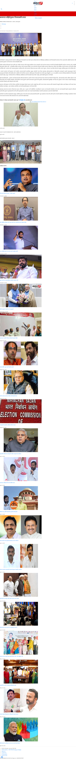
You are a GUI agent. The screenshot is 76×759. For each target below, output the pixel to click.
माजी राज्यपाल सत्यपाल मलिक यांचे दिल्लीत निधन (8, 396)
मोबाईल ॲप (22, 100)
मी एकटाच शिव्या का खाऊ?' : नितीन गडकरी (7, 193)
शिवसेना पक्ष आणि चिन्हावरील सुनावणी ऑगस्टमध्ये (8, 512)
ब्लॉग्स (35, 12)
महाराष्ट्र (35, 2)
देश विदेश (35, 4)
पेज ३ (35, 16)
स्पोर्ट (35, 6)
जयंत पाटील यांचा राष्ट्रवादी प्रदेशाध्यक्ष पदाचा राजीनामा (9, 540)
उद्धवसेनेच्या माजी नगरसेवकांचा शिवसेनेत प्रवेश (8, 685)
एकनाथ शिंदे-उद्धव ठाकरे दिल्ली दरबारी (7, 367)
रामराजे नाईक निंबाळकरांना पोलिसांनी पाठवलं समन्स (9, 714)
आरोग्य (35, 8)
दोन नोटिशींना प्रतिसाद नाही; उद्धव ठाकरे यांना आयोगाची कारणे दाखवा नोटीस (13, 222)
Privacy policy (4, 754)
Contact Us (4, 753)
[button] (72, 3)
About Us (3, 751)
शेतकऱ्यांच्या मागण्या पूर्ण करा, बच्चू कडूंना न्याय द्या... (8, 627)
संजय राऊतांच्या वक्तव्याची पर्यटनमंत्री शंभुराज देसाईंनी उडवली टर (11, 569)
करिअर (35, 10)
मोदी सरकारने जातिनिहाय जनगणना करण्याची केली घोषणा (10, 743)
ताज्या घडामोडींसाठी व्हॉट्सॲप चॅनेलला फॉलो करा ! (39, 102)
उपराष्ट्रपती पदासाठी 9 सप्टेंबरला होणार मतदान (8, 425)
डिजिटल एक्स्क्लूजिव (38, 18)
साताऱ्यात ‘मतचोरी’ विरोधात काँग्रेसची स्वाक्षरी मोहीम (9, 338)
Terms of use (4, 755)
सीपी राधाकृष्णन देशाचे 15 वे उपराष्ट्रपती (6, 309)
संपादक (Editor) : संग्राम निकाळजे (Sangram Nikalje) (11, 750)
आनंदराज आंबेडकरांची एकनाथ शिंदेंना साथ (7, 483)
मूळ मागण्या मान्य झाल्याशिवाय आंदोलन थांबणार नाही (9, 280)
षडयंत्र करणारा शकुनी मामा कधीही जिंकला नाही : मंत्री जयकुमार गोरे (11, 656)
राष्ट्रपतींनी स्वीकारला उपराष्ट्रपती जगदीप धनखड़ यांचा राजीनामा (10, 454)
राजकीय (35, 14)
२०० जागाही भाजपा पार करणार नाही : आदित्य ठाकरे (9, 251)
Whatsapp (4, 24)
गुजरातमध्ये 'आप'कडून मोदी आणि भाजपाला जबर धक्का (9, 598)
